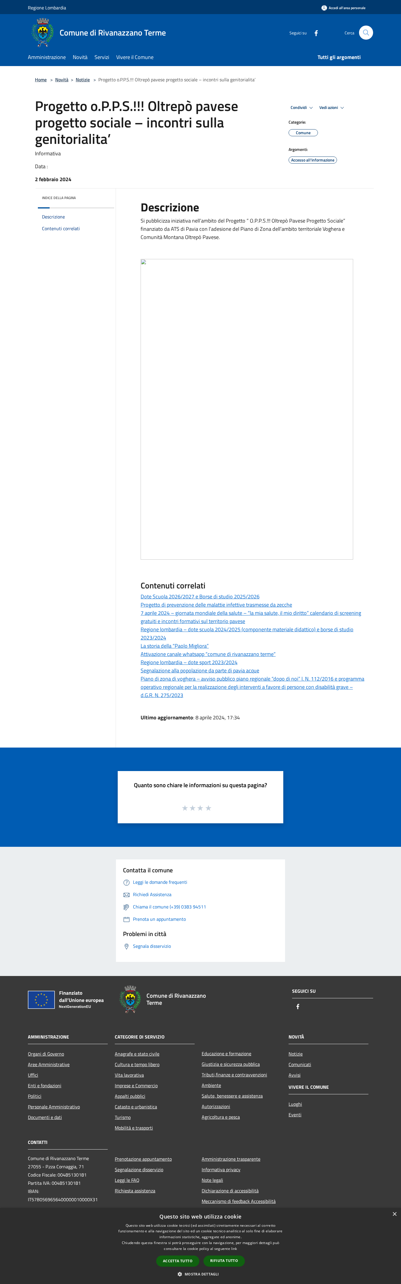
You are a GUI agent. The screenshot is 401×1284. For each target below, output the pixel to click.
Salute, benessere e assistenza (232, 1095)
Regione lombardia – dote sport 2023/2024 (189, 662)
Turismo (123, 1117)
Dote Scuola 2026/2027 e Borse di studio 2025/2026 (200, 596)
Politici (34, 1096)
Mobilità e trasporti (134, 1127)
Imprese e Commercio (136, 1085)
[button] (200, 1274)
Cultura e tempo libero (137, 1064)
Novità (61, 79)
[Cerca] (366, 33)
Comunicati (300, 1064)
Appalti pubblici (130, 1096)
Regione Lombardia (47, 7)
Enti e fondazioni (44, 1085)
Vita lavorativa (129, 1074)
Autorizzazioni (216, 1106)
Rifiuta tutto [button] (224, 1260)
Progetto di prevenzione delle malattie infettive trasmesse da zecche (216, 605)
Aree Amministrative (49, 1064)
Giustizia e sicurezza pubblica (231, 1064)
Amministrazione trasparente (231, 1158)
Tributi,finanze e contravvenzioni (234, 1074)
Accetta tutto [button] (178, 1260)
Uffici (33, 1074)
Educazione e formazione (226, 1053)
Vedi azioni (329, 107)
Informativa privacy (221, 1169)
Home (41, 79)
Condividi (299, 107)
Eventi (295, 1114)
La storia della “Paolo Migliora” (175, 646)
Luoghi (295, 1104)
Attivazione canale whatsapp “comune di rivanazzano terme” (208, 654)
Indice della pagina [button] (59, 198)
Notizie (83, 79)
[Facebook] (314, 32)
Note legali (212, 1180)
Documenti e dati (45, 1117)
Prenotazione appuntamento (143, 1158)
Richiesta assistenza (135, 1190)
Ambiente (211, 1085)
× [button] (394, 1214)
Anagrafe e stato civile (137, 1053)
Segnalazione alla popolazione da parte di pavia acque (200, 670)
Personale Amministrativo (54, 1106)
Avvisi (295, 1074)
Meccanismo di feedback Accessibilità (239, 1201)
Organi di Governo (46, 1053)
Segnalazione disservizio (139, 1169)
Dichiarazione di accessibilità (230, 1190)
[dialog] (200, 1246)
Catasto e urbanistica (136, 1106)
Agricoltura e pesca (221, 1116)
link (234, 1248)
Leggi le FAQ (127, 1180)
